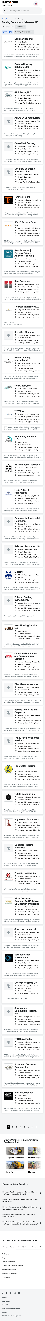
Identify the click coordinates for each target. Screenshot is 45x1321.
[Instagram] (15, 1293)
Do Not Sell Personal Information (11, 1308)
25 (32, 1127)
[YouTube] (19, 1293)
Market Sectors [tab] (23, 1247)
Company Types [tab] (8, 1247)
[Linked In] (2, 1293)
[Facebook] (6, 1293)
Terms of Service (7, 1305)
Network (7, 5)
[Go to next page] (36, 1127)
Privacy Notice (6, 1301)
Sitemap (4, 1312)
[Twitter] (10, 1293)
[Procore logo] (10, 2)
